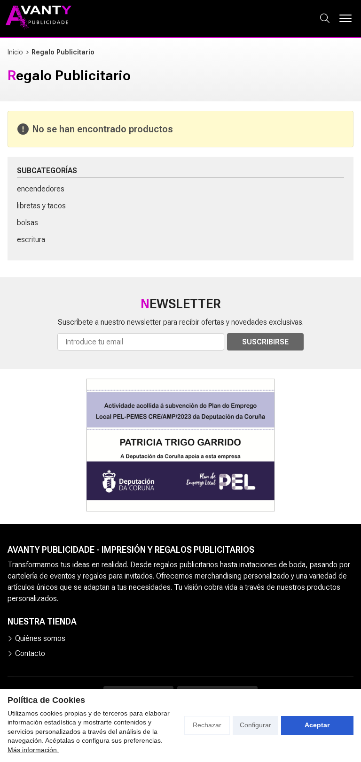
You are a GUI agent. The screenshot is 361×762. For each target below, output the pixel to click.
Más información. (33, 750)
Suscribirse (265, 341)
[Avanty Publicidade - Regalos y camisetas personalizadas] (38, 18)
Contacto (30, 653)
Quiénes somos (40, 638)
